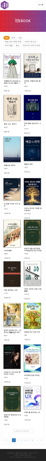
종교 (17, 45)
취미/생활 (9, 45)
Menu (41, 5)
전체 (6, 38)
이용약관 (11, 453)
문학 (13, 38)
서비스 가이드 (34, 453)
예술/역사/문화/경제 (13, 41)
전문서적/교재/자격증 (31, 45)
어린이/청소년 (30, 41)
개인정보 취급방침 (22, 453)
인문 (20, 38)
